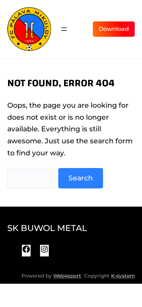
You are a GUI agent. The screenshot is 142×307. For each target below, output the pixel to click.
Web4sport (67, 276)
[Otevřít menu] (64, 29)
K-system (123, 276)
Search (80, 178)
